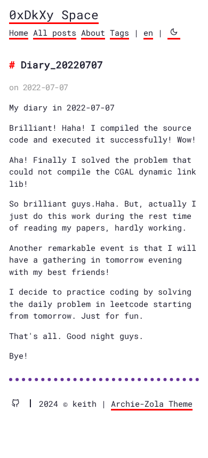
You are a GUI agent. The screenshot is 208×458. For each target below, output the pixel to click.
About (93, 32)
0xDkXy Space (54, 14)
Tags (119, 32)
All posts (54, 32)
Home (18, 32)
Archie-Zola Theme (152, 403)
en (148, 32)
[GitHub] (20, 403)
